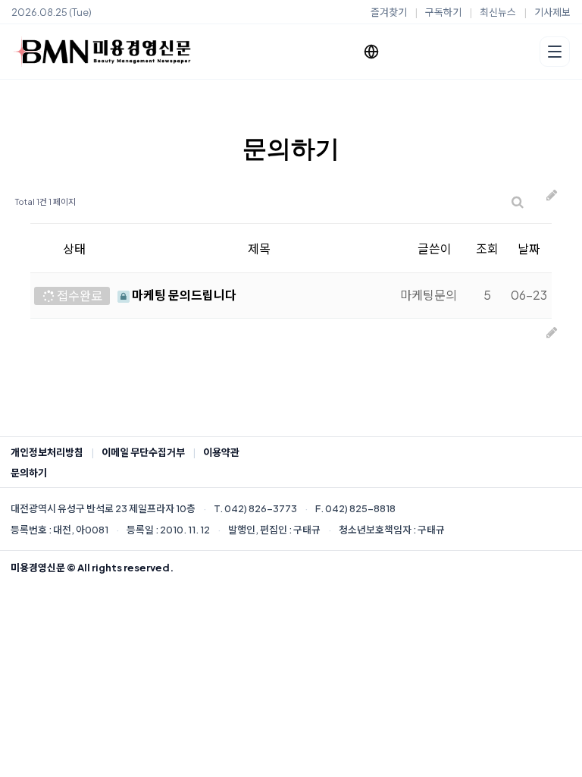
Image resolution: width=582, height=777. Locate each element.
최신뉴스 (498, 12)
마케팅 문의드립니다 (183, 295)
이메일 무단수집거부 (143, 452)
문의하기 (29, 473)
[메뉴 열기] (555, 51)
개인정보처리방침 (47, 452)
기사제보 (552, 12)
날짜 (529, 248)
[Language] (371, 51)
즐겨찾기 (389, 12)
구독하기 (443, 12)
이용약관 (221, 452)
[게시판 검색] (517, 202)
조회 (487, 248)
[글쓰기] (552, 202)
